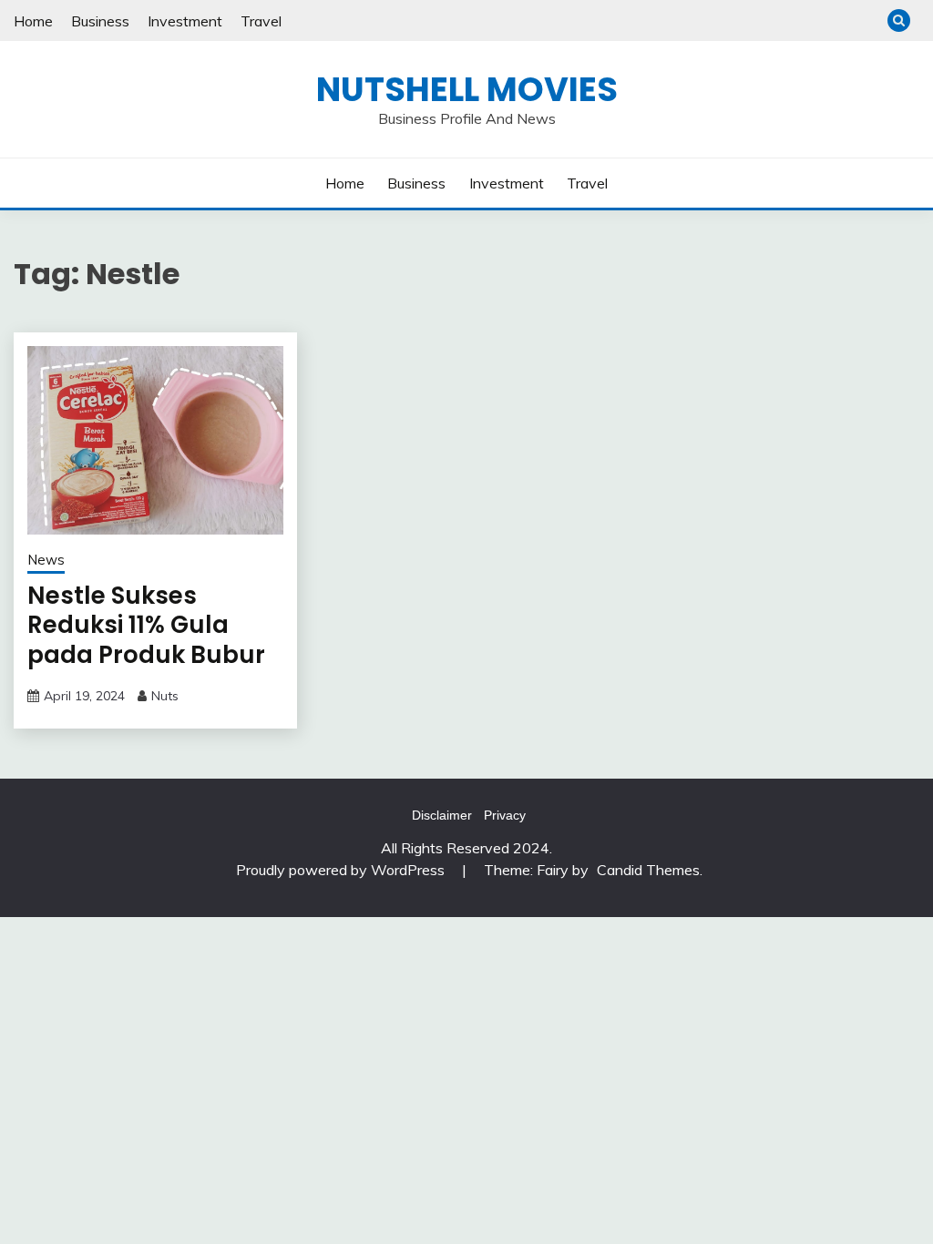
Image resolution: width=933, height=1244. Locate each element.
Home (33, 21)
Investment (185, 21)
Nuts (165, 696)
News (46, 559)
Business (100, 21)
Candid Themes (648, 870)
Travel (261, 21)
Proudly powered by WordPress (342, 870)
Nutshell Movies (467, 89)
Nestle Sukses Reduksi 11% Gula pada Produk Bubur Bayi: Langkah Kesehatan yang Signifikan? (146, 669)
